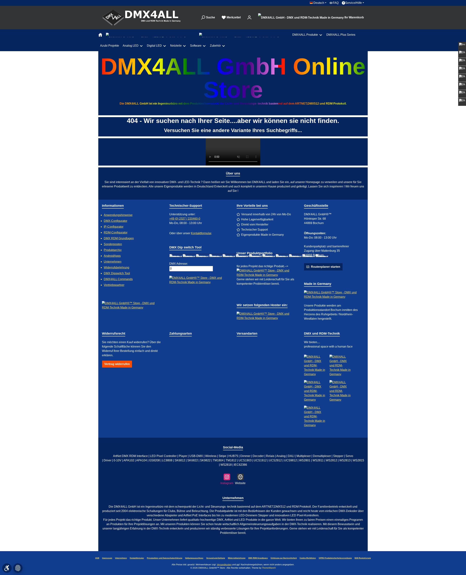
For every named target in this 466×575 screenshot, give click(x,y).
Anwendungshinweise (118, 215)
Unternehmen (112, 261)
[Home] (101, 34)
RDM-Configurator (115, 232)
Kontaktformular (201, 233)
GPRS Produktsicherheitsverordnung (335, 558)
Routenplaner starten (325, 266)
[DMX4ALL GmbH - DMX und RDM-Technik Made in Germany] (189, 255)
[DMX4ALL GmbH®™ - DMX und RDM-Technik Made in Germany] (144, 17)
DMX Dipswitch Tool (117, 273)
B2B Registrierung (363, 558)
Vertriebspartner (114, 284)
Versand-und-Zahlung (215, 558)
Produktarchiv (113, 250)
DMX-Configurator (115, 220)
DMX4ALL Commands (118, 279)
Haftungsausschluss (194, 558)
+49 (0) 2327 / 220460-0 (184, 218)
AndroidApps (112, 255)
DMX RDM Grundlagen (119, 238)
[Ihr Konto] (249, 17)
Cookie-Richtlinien (308, 558)
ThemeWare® (269, 568)
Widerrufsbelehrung (116, 267)
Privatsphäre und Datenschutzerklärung (164, 558)
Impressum (107, 558)
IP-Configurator (113, 226)
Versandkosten (224, 564)
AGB (97, 558)
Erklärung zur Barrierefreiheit (284, 558)
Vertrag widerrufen (117, 364)
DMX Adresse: (178, 263)
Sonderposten (113, 244)
